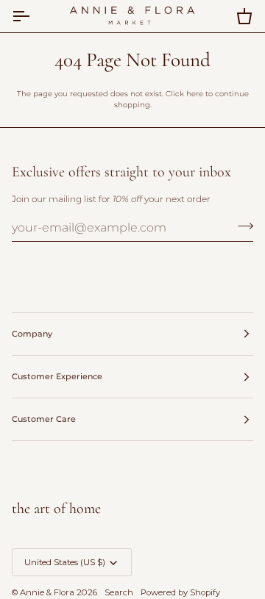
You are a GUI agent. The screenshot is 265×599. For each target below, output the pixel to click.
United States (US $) (64, 562)
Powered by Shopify (180, 592)
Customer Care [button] (44, 419)
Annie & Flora (47, 592)
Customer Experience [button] (57, 376)
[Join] (241, 225)
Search (119, 592)
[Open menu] (34, 16)
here (194, 93)
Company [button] (32, 334)
